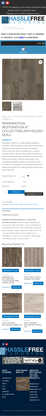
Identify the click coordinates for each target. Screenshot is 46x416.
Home (4, 116)
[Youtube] (7, 3)
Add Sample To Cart (34, 194)
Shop (8, 116)
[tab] (23, 211)
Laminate (15, 116)
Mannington (19, 204)
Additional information (10, 215)
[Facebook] (3, 3)
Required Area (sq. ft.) (9, 176)
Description (6, 211)
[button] (39, 43)
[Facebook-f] (3, 344)
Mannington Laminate (31, 204)
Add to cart (16, 192)
